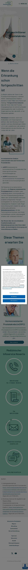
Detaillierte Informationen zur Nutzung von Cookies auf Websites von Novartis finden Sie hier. (13, 287)
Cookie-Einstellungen (14, 292)
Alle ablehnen (14, 296)
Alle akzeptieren (14, 300)
